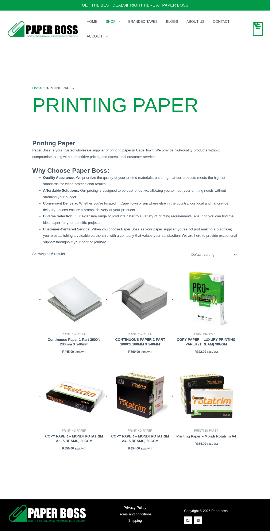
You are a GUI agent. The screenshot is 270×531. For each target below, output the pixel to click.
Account (95, 36)
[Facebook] (188, 520)
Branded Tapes (143, 22)
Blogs (172, 22)
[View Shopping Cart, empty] (258, 29)
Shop (111, 22)
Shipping (135, 521)
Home (92, 22)
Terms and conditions (135, 514)
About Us (195, 22)
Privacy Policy (135, 508)
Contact (221, 22)
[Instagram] (198, 520)
